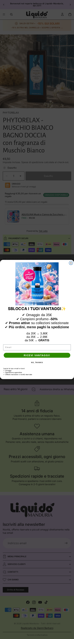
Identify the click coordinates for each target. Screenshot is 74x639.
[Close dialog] (71, 263)
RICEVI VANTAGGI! (37, 355)
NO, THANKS (37, 362)
